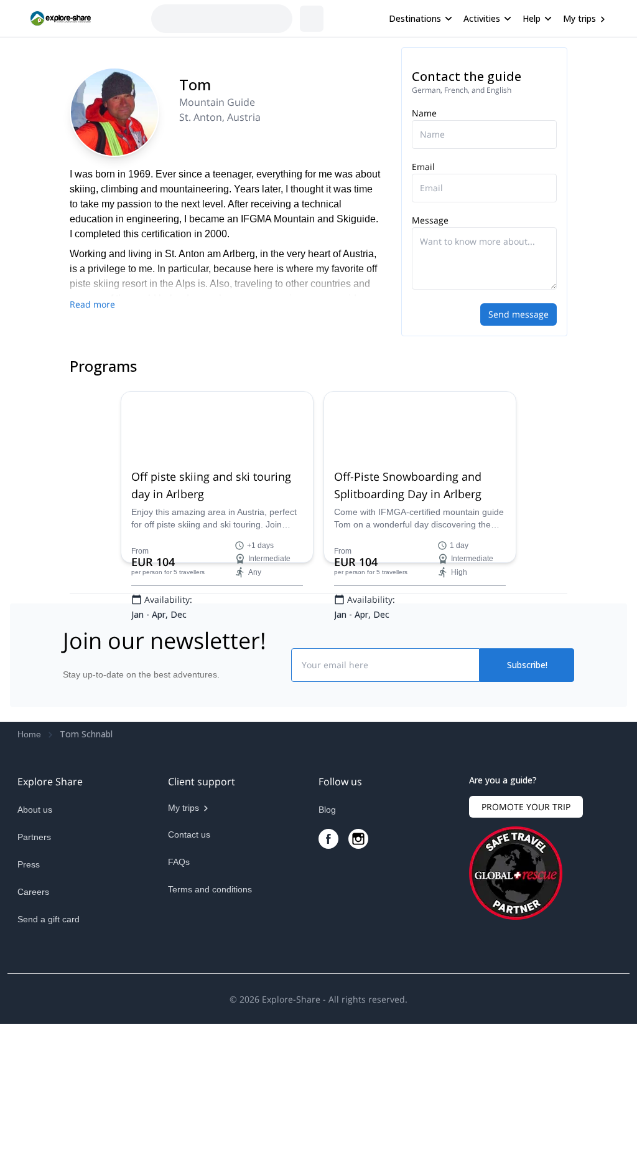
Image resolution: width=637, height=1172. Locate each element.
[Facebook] (328, 839)
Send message (518, 314)
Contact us (189, 834)
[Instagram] (358, 839)
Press (28, 864)
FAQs (179, 862)
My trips (579, 18)
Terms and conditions (210, 889)
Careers (33, 892)
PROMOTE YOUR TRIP (525, 807)
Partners (34, 837)
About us (34, 810)
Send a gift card (48, 919)
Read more (92, 304)
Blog (327, 810)
